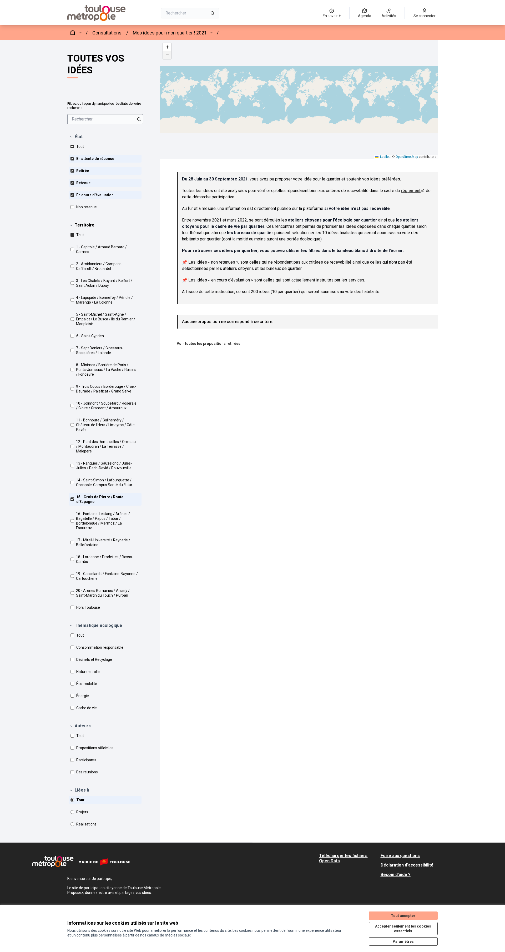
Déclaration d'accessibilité (407, 865)
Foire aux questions (400, 855)
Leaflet (384, 157)
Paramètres (403, 941)
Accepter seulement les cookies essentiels (403, 928)
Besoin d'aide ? (396, 874)
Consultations (107, 33)
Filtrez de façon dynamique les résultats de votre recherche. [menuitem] (104, 106)
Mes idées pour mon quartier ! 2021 (170, 33)
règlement (413, 190)
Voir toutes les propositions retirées (208, 343)
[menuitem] (105, 119)
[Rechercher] (212, 13)
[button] (75, 137)
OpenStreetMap (407, 157)
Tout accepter (403, 916)
